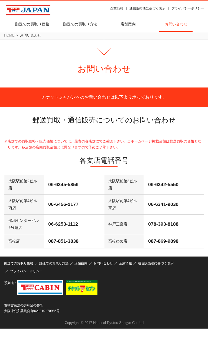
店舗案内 (128, 24)
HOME (9, 35)
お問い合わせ (176, 24)
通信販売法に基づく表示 (147, 8)
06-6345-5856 (63, 184)
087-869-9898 (163, 241)
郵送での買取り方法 (80, 24)
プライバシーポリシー (187, 8)
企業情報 (116, 8)
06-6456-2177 (63, 204)
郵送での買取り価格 (32, 24)
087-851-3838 (63, 241)
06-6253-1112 (63, 224)
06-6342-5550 (163, 184)
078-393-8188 (163, 224)
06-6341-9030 (163, 204)
